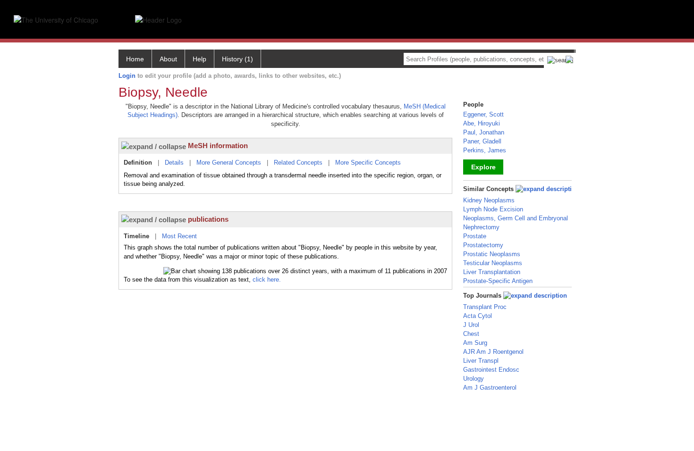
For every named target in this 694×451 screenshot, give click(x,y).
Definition (138, 162)
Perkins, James (484, 150)
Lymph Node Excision (493, 209)
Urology (473, 378)
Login (126, 75)
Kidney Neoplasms (489, 200)
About (168, 59)
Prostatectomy (483, 245)
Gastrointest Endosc (491, 369)
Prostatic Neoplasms (491, 254)
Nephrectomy (481, 227)
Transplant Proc (485, 306)
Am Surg (475, 342)
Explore (483, 167)
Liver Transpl (481, 360)
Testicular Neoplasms (492, 263)
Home (135, 59)
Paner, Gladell (482, 141)
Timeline (136, 236)
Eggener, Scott (483, 114)
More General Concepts (228, 162)
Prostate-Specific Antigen (498, 280)
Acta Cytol (477, 315)
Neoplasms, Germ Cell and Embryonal (515, 218)
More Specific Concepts (368, 162)
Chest (471, 333)
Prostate (474, 236)
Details (174, 162)
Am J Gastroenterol (489, 387)
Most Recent (179, 236)
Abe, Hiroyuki (481, 123)
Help (199, 59)
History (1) (237, 59)
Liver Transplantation (491, 272)
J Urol (471, 324)
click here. (267, 279)
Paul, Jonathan (483, 132)
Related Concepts (298, 162)
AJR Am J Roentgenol (493, 351)
